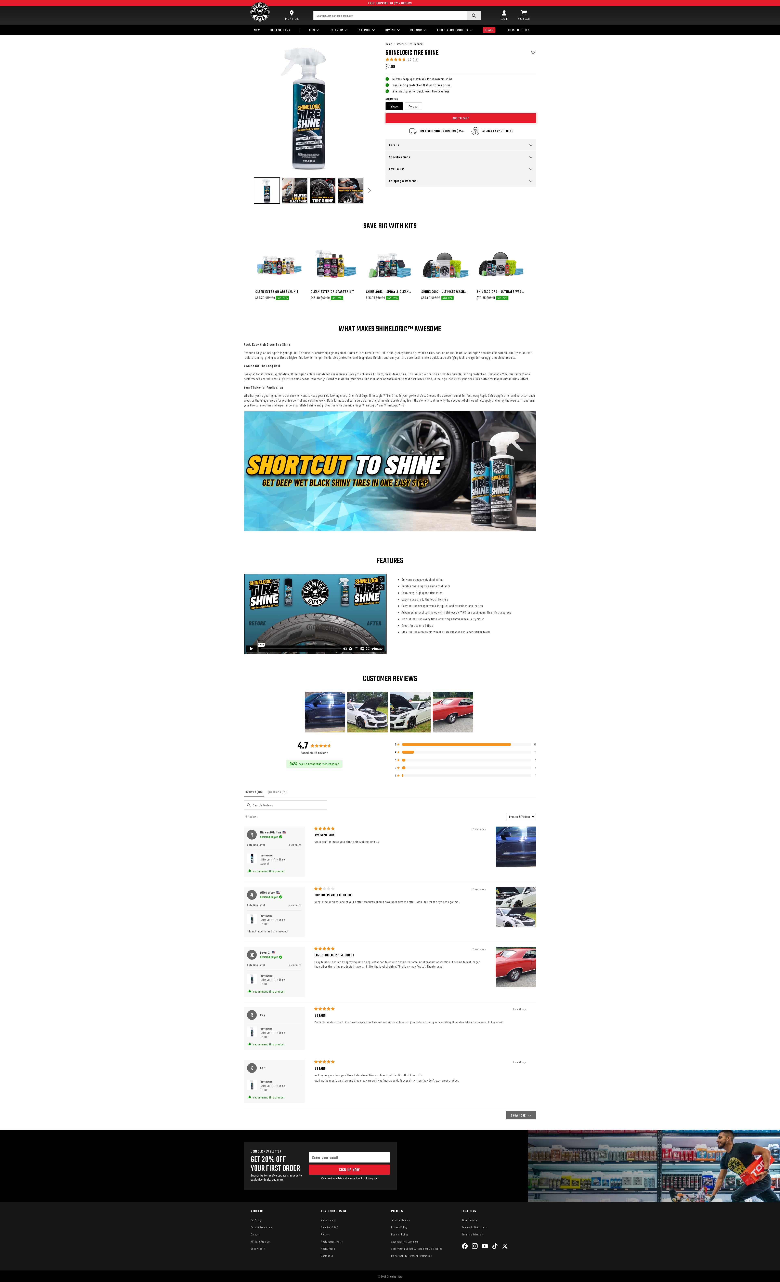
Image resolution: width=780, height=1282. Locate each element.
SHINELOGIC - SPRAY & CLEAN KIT (387, 291)
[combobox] (397, 15)
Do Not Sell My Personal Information (411, 1255)
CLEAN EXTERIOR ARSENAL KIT (277, 291)
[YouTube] (485, 1246)
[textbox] (285, 805)
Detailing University (473, 1234)
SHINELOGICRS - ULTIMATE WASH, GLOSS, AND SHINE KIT (500, 291)
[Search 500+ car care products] (474, 15)
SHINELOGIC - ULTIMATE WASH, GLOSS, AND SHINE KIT (443, 291)
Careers (255, 1234)
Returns (325, 1234)
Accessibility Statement (404, 1241)
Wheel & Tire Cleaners (410, 44)
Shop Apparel (258, 1248)
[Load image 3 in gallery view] (295, 191)
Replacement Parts (332, 1241)
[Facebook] (465, 1246)
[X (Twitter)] (505, 1246)
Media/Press (328, 1248)
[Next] (369, 190)
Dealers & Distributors (474, 1227)
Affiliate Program (260, 1241)
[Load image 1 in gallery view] (267, 191)
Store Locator (469, 1220)
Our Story (256, 1220)
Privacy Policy (399, 1227)
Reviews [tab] (254, 793)
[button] (524, 15)
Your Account (328, 1220)
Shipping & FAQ (329, 1227)
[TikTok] (495, 1246)
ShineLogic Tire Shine (272, 861)
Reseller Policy (399, 1234)
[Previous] (248, 190)
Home (389, 44)
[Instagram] (475, 1246)
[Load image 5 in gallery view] (351, 191)
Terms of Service (400, 1220)
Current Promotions (262, 1227)
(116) (415, 60)
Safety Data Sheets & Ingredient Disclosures (416, 1248)
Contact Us (327, 1255)
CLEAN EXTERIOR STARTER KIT (332, 291)
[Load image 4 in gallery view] (323, 191)
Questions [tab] (278, 793)
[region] (390, 712)
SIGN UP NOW (349, 1169)
